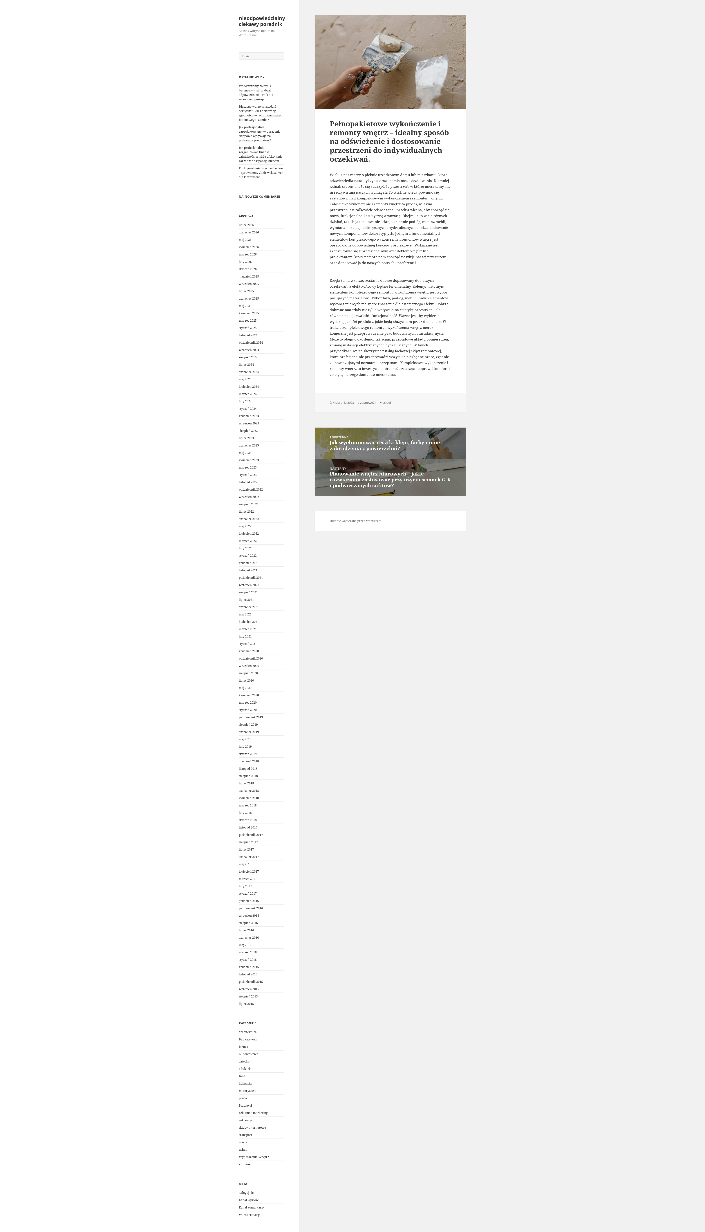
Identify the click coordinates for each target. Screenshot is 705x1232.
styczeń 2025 (248, 328)
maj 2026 (245, 240)
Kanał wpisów (248, 1200)
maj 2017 (245, 864)
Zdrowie (245, 1164)
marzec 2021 (248, 629)
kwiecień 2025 (249, 313)
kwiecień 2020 (249, 695)
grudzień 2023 (249, 416)
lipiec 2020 (246, 680)
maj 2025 (245, 306)
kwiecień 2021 (249, 622)
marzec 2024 (248, 394)
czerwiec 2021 (249, 607)
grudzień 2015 (249, 967)
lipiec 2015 (246, 1004)
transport (245, 1135)
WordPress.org (249, 1215)
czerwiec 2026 (249, 232)
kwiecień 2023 (249, 460)
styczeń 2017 (248, 893)
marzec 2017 (248, 879)
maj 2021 (245, 614)
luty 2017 (245, 886)
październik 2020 (251, 658)
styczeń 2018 (248, 820)
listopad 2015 (248, 974)
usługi (243, 1150)
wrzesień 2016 (249, 916)
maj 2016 (245, 945)
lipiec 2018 (246, 783)
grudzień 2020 (249, 651)
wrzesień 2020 (249, 666)
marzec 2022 (248, 541)
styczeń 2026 (248, 269)
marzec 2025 (248, 320)
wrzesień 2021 (249, 585)
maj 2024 (245, 379)
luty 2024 (245, 401)
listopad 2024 (248, 335)
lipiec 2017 (246, 849)
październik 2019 (251, 717)
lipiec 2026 (246, 225)
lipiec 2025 (246, 291)
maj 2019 (245, 739)
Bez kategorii (248, 1039)
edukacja (245, 1069)
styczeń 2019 (248, 754)
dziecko (244, 1061)
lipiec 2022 (246, 511)
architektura (248, 1032)
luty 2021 (245, 636)
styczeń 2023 (248, 475)
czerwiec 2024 (249, 372)
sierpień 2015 (248, 996)
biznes (243, 1047)
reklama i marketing (253, 1113)
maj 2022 (245, 526)
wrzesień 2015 (249, 989)
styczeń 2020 (248, 710)
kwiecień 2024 (249, 387)
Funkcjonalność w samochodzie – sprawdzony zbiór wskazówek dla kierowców (261, 172)
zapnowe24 (368, 403)
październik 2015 (251, 982)
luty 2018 (245, 813)
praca (243, 1098)
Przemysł (245, 1105)
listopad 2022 (248, 482)
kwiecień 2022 (249, 534)
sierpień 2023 (248, 431)
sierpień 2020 (248, 673)
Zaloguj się (246, 1193)
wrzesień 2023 (249, 423)
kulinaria (245, 1083)
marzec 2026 (248, 254)
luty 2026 (245, 262)
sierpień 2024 (248, 357)
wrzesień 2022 (249, 497)
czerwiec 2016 (249, 938)
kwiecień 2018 (249, 798)
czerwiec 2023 (249, 445)
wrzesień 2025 (249, 284)
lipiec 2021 (246, 600)
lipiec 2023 (246, 438)
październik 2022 (251, 489)
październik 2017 (251, 835)
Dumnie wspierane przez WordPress (355, 521)
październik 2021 (251, 578)
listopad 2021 (248, 570)
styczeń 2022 (248, 556)
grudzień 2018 (249, 761)
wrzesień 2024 (249, 350)
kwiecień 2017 (249, 871)
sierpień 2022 (248, 504)
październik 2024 (251, 343)
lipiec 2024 (246, 365)
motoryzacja (247, 1091)
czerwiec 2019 (249, 732)
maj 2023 (245, 453)
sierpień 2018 (248, 776)
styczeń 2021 (248, 644)
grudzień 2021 (249, 563)
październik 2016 (251, 908)
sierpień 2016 (248, 923)
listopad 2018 (248, 769)
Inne (242, 1076)
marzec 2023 (248, 467)
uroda (243, 1142)
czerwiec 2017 (249, 857)
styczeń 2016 (248, 960)
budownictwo (248, 1054)
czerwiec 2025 (249, 298)
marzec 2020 (248, 702)
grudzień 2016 (249, 901)
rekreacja (245, 1120)
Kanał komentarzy (252, 1207)
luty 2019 (245, 747)
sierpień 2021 (248, 592)
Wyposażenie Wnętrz (254, 1157)
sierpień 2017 (248, 842)
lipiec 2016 (246, 930)
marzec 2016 (248, 952)
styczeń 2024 (248, 409)
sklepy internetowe (252, 1127)
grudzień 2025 (249, 276)
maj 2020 (245, 688)
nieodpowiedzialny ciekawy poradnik (262, 21)
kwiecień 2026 (249, 247)
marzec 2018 (248, 805)
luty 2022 (245, 548)
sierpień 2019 (248, 725)
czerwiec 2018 (249, 791)
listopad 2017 (248, 827)
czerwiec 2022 (249, 519)
